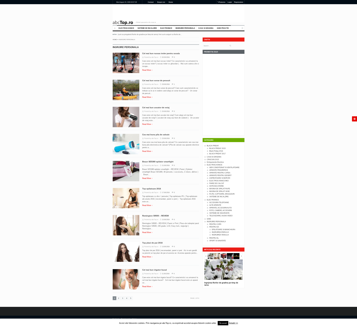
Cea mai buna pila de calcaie (155, 134)
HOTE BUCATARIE (216, 186)
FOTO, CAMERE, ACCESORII (220, 210)
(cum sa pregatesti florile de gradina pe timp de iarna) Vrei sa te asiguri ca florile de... (150, 34)
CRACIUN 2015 (213, 160)
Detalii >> (233, 323)
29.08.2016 (166, 84)
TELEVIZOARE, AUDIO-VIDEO (220, 216)
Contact (151, 2)
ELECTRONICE (166, 28)
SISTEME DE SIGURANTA (219, 213)
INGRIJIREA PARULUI (220, 232)
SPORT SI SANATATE (217, 241)
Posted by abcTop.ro (151, 57)
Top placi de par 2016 (152, 243)
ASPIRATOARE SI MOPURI (219, 178)
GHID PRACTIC (223, 28)
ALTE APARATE (215, 205)
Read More (146, 70)
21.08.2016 (166, 165)
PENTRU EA (214, 227)
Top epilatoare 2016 (151, 189)
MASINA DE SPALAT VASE (219, 191)
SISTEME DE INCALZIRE (147, 28)
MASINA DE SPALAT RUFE (219, 189)
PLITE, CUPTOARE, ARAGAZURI (222, 194)
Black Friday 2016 (216, 151)
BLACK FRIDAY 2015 (217, 148)
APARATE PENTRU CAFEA (219, 173)
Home (171, 2)
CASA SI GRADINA (206, 28)
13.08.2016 (166, 246)
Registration (238, 2)
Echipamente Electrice (215, 162)
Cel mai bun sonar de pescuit (156, 80)
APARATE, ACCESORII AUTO (220, 208)
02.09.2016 (166, 57)
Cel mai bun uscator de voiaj (155, 107)
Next (115, 34)
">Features (221, 2)
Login (230, 2)
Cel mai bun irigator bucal (154, 270)
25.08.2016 (166, 111)
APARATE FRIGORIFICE (218, 170)
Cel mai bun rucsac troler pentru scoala (161, 53)
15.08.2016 (166, 219)
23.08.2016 (166, 138)
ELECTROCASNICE (126, 28)
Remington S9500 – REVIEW (155, 216)
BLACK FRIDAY (213, 146)
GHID (209, 219)
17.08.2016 (166, 192)
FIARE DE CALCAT (216, 183)
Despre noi (161, 2)
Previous (113, 34)
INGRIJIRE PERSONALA (185, 28)
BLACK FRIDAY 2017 (217, 154)
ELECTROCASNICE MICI (219, 181)
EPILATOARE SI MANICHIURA (223, 230)
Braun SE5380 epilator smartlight (157, 162)
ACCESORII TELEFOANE (219, 202)
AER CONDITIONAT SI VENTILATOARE (224, 167)
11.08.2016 (165, 273)
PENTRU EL (214, 238)
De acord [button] (223, 323)
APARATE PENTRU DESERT (220, 175)
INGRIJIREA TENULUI (220, 235)
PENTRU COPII (215, 224)
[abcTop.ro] (123, 22)
